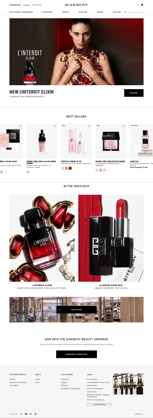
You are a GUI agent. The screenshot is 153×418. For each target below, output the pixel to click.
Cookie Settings (99, 404)
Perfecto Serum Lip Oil (71, 161)
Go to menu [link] (13, 1)
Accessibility (14, 385)
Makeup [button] (65, 12)
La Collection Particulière (70, 388)
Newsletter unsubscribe (18, 382)
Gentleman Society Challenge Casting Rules (98, 396)
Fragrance (65, 379)
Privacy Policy (92, 379)
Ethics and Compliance (95, 400)
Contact (26, 5)
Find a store (80, 311)
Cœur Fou (134, 161)
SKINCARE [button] (83, 12)
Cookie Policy (92, 385)
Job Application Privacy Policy (98, 382)
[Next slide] (138, 149)
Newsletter (37, 5)
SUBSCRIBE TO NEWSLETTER (76, 354)
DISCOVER (134, 94)
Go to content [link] (25, 1)
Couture (117, 12)
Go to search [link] (37, 1)
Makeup (64, 382)
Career (37, 379)
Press (37, 382)
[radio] (28, 172)
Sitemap (138, 414)
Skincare (64, 385)
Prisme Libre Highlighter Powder (110, 161)
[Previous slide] (14, 149)
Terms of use (92, 392)
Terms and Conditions (95, 388)
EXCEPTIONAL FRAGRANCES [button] (21, 12)
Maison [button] (100, 12)
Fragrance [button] (47, 12)
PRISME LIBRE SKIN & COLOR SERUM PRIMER (41, 162)
